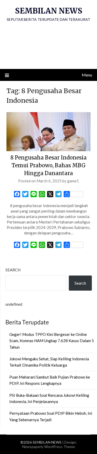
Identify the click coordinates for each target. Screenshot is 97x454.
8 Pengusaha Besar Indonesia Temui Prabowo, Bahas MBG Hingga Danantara (48, 165)
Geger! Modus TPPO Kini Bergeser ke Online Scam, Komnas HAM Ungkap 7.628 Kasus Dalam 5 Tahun (51, 340)
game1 (73, 180)
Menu (87, 74)
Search (12, 269)
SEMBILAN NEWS (48, 11)
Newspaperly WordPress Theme (48, 446)
